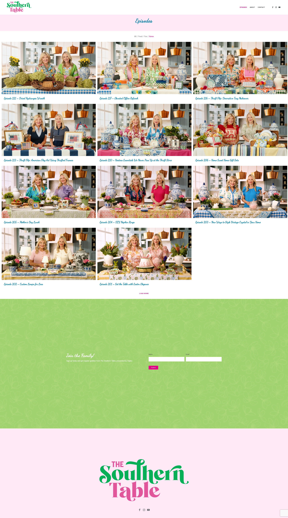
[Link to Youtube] (279, 7)
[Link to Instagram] (276, 7)
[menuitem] (243, 7)
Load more (144, 293)
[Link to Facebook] (272, 7)
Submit (153, 367)
